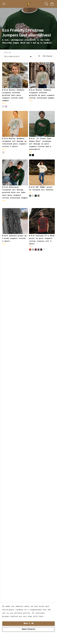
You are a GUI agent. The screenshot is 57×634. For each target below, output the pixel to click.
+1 (44, 249)
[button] (30, 56)
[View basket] (52, 4)
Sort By (7, 52)
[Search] (46, 4)
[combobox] (17, 56)
